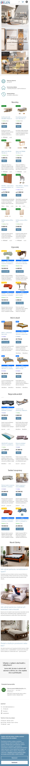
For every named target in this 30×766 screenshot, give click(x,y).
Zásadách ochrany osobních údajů (16, 752)
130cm (7, 206)
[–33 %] (7, 402)
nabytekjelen (6, 713)
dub (20, 206)
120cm (2, 206)
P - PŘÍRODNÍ (4, 137)
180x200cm (25, 353)
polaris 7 (18, 505)
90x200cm (24, 429)
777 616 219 (5, 709)
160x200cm (18, 353)
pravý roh (23, 463)
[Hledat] (19, 1)
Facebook (5, 711)
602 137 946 (3, 722)
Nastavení (14, 757)
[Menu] (26, 1)
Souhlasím (14, 762)
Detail (4, 126)
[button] (3, 16)
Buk (16, 206)
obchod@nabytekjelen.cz (8, 706)
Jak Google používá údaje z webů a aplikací (12, 754)
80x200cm (18, 429)
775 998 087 (3, 724)
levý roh (3, 429)
